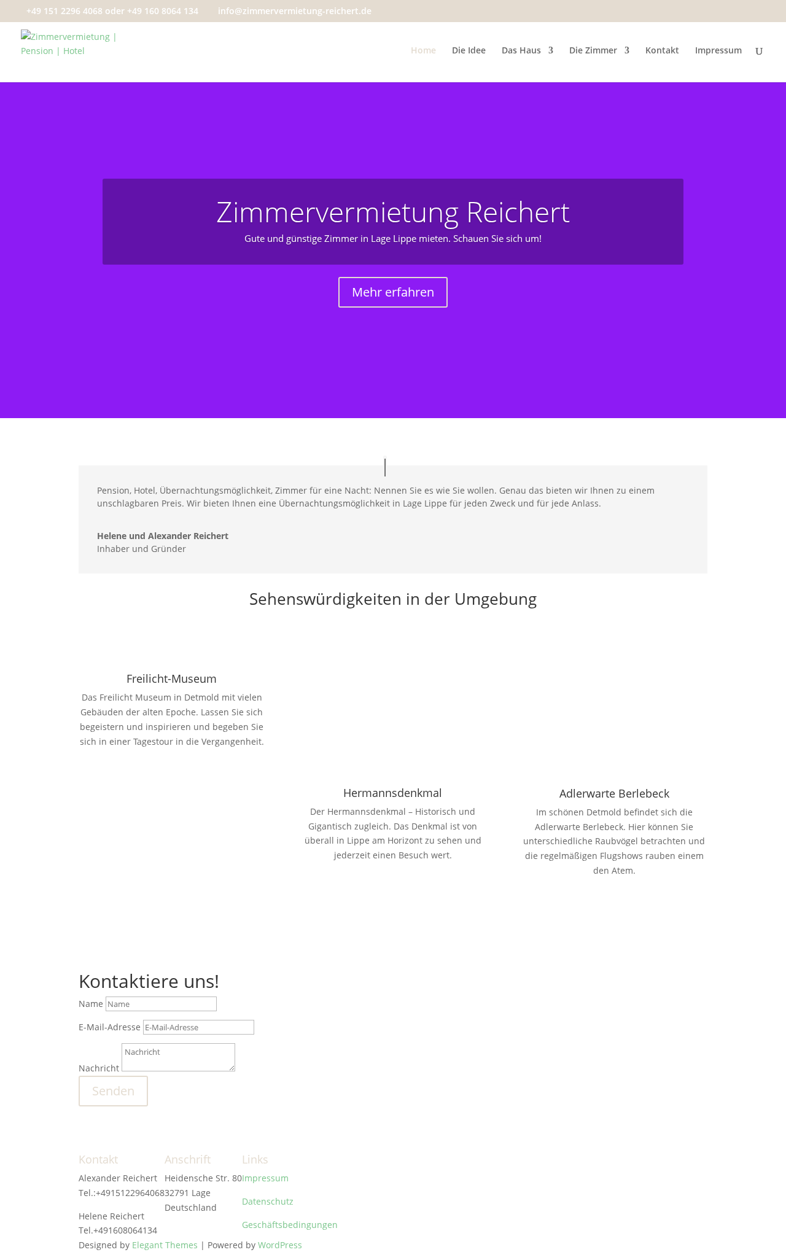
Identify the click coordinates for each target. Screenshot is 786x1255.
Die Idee (469, 51)
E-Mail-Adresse (110, 1027)
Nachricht (99, 1068)
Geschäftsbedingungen (290, 1224)
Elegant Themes (165, 1245)
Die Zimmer (593, 51)
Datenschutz (268, 1201)
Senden (113, 1090)
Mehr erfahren (393, 292)
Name (91, 1003)
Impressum (718, 51)
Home (423, 51)
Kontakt (662, 51)
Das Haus (521, 51)
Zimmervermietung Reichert (393, 211)
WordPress (280, 1245)
